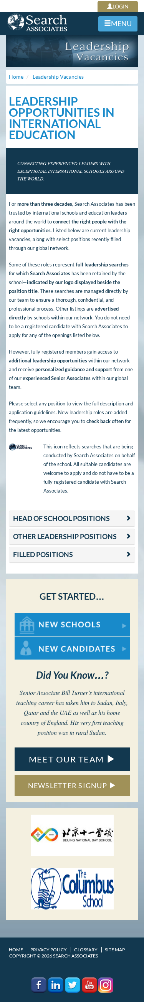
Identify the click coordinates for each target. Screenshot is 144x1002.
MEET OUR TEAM (67, 759)
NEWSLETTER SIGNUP (68, 785)
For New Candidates (39, 640)
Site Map (115, 949)
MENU (121, 23)
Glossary (86, 949)
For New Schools (35, 616)
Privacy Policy (48, 949)
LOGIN (121, 6)
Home (16, 949)
